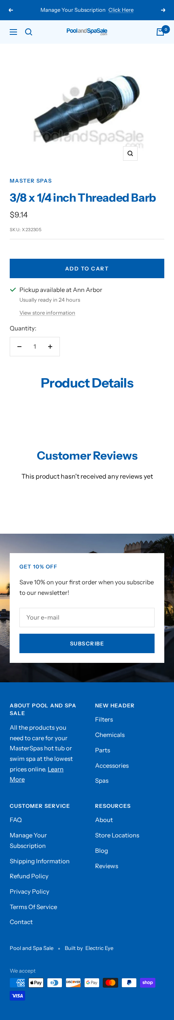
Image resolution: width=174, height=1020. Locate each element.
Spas (101, 780)
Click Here (121, 9)
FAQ (16, 820)
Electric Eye (99, 948)
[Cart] (160, 32)
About (104, 820)
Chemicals (110, 735)
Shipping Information (40, 861)
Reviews (106, 866)
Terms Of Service (33, 907)
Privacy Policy (29, 891)
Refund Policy (29, 876)
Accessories (112, 765)
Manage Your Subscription (28, 840)
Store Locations (117, 835)
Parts (102, 750)
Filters (104, 719)
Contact (21, 922)
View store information (47, 312)
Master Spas (31, 180)
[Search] (28, 32)
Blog (101, 850)
